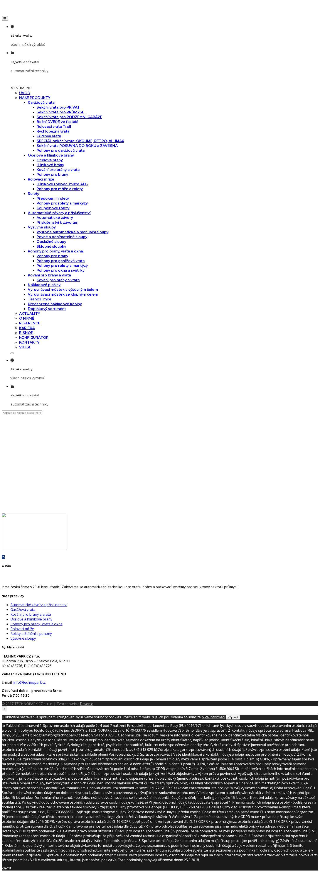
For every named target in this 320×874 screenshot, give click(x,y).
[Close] (12, 353)
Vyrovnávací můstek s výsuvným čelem (63, 290)
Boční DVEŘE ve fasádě (57, 122)
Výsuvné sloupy (42, 227)
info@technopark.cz (29, 682)
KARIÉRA (27, 328)
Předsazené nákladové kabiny (55, 304)
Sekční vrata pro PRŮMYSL (60, 112)
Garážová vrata (41, 103)
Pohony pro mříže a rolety (60, 189)
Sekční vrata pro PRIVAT (58, 107)
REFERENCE (29, 323)
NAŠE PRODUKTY (34, 98)
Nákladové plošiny (44, 285)
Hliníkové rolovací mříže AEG (62, 184)
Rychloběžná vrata (53, 131)
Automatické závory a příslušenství (59, 213)
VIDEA (24, 347)
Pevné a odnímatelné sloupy (62, 237)
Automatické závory (55, 218)
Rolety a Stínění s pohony (31, 633)
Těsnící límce (39, 299)
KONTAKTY (29, 342)
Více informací (213, 717)
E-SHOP (26, 333)
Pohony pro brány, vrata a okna (55, 251)
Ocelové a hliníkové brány (51, 155)
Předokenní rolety (53, 198)
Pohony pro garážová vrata (61, 150)
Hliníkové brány (50, 165)
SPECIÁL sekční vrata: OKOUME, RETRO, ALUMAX (80, 141)
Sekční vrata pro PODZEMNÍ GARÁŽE (69, 117)
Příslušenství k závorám (57, 222)
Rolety (33, 194)
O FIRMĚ (26, 318)
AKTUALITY (29, 314)
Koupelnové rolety (53, 208)
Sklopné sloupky (51, 246)
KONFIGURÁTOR (34, 338)
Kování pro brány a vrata (58, 170)
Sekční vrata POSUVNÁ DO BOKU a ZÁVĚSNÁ (77, 146)
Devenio (86, 703)
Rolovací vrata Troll (54, 126)
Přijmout (233, 717)
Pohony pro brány (52, 174)
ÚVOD (24, 93)
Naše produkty (17, 459)
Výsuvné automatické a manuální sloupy (72, 232)
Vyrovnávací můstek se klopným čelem (63, 294)
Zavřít (6, 868)
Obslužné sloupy (51, 242)
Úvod (14, 452)
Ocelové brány (50, 160)
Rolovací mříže (41, 179)
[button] (21, 88)
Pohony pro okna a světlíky (60, 270)
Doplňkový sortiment (47, 309)
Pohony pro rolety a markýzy (62, 203)
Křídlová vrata (49, 136)
